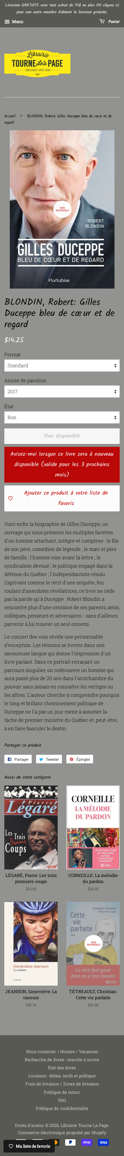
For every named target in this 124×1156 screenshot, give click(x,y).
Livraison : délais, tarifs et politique (62, 1075)
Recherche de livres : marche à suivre (62, 1059)
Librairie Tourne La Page (84, 1125)
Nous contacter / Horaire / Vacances (62, 1051)
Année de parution (25, 380)
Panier (113, 22)
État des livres (62, 1067)
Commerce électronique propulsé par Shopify (62, 1132)
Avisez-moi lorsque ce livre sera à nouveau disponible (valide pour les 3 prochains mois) (62, 465)
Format (12, 354)
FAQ (62, 1100)
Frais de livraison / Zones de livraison (62, 1084)
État (9, 406)
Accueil (9, 116)
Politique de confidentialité (62, 1108)
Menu (17, 21)
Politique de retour (62, 1092)
